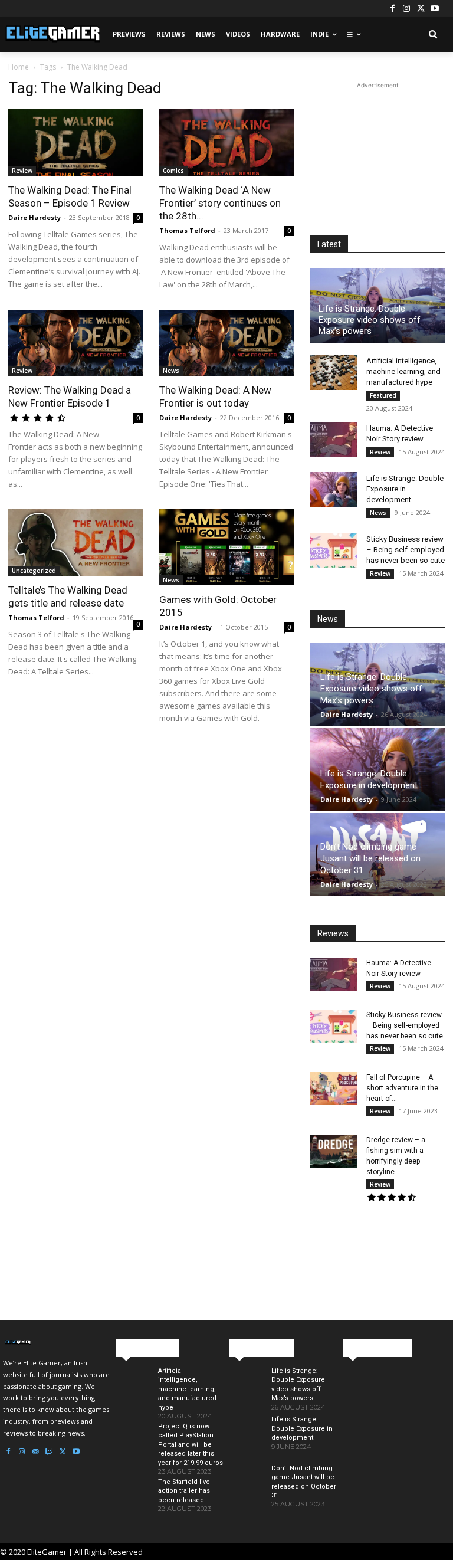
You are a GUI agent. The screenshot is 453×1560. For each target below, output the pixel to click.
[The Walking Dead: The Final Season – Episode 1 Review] (75, 142)
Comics (173, 170)
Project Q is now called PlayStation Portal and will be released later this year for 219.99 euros (190, 1445)
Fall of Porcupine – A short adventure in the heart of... (402, 1088)
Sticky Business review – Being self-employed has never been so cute (405, 550)
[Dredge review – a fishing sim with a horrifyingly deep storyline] (333, 1151)
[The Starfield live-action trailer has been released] (132, 1499)
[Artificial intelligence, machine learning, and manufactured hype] (333, 372)
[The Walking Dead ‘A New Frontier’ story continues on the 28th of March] (226, 142)
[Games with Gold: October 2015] (226, 547)
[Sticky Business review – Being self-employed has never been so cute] (333, 550)
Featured (383, 395)
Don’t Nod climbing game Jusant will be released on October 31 (370, 858)
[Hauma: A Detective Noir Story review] (333, 439)
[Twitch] (49, 1452)
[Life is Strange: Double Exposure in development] (333, 489)
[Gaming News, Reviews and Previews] (56, 1342)
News (171, 370)
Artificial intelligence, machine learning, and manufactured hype (403, 371)
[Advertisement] (377, 150)
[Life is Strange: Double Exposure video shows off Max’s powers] (245, 1388)
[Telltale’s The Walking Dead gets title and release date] (75, 542)
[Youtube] (435, 8)
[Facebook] (392, 8)
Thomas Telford (187, 230)
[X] (420, 8)
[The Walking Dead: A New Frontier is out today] (226, 343)
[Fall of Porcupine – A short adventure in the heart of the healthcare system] (333, 1088)
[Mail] (35, 1452)
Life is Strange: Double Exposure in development (405, 489)
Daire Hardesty (34, 217)
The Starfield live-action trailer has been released (185, 1491)
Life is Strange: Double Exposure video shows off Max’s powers (370, 319)
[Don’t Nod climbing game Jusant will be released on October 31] (245, 1486)
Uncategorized (34, 570)
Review (22, 170)
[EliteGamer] (52, 34)
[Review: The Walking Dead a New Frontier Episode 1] (75, 343)
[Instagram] (406, 8)
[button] (433, 34)
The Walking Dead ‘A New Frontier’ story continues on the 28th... (220, 203)
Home (18, 67)
